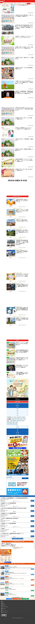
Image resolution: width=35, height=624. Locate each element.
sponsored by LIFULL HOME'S (20, 563)
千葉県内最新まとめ (9, 417)
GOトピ (2, 3)
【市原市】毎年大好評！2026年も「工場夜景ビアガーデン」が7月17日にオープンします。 (22, 200)
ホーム (3, 601)
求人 (8, 3)
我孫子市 (24, 417)
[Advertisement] (17, 102)
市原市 (16, 422)
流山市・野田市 (19, 417)
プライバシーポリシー (5, 610)
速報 (31, 3)
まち (23, 3)
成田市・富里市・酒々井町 (20, 420)
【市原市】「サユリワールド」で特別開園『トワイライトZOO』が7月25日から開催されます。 (22, 210)
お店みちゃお (19, 3)
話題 (25, 3)
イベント (28, 3)
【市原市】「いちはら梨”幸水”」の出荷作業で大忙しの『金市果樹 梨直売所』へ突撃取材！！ (22, 319)
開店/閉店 (11, 3)
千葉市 (15, 417)
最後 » (26, 180)
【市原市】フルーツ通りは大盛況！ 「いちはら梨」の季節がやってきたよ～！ (22, 221)
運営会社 (3, 603)
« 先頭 (11, 180)
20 (21, 180)
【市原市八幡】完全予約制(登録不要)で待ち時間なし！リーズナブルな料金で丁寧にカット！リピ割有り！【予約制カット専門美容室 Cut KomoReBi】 (22, 242)
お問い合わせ (4, 608)
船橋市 (8, 420)
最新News (5, 3)
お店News (15, 3)
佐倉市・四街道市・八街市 (10, 422)
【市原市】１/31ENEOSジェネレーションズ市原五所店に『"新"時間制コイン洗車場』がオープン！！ (22, 251)
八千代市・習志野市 (13, 420)
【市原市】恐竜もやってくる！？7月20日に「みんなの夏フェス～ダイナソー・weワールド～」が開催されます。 (22, 366)
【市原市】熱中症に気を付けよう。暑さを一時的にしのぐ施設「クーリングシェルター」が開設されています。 (22, 358)
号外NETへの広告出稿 (5, 606)
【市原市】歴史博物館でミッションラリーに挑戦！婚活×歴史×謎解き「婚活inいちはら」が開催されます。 (22, 373)
